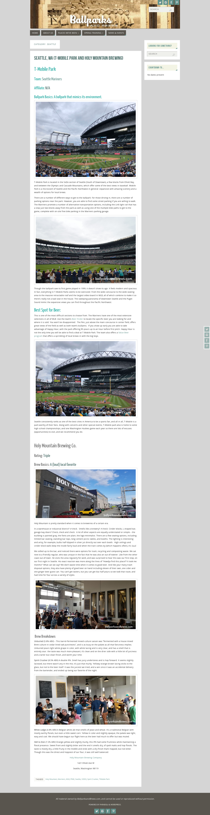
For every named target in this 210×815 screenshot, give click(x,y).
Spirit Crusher (92, 779)
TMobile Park (104, 779)
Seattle (78, 779)
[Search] (170, 10)
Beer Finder (77, 319)
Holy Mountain (51, 779)
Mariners (61, 779)
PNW (72, 779)
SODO (84, 779)
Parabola (104, 804)
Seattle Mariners (52, 79)
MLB (68, 779)
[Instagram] (206, 334)
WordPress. (116, 804)
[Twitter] (206, 329)
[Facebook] (206, 340)
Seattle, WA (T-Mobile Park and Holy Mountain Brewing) (78, 58)
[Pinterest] (206, 346)
